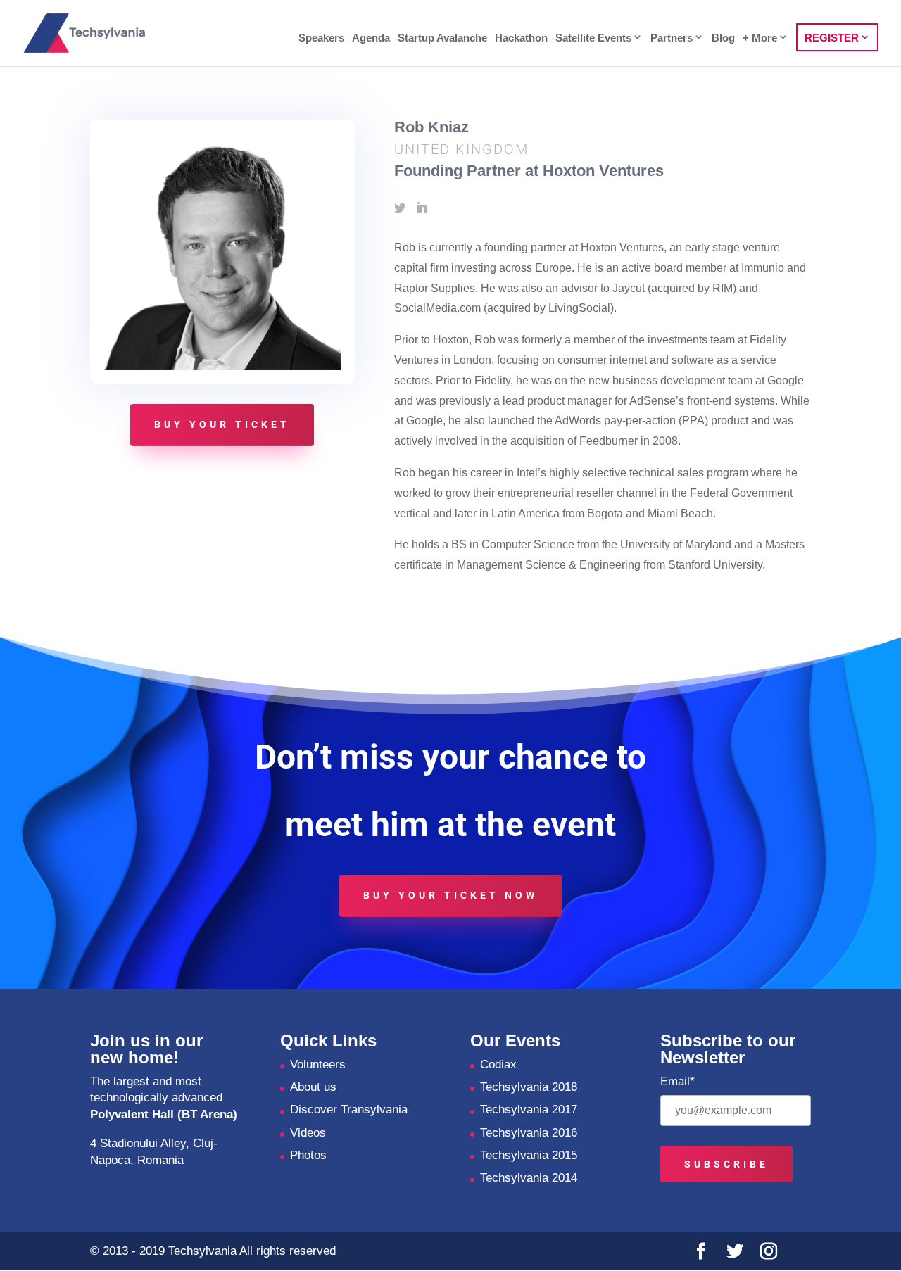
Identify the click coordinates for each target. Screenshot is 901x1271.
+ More (760, 38)
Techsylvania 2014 (528, 1177)
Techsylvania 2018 (528, 1087)
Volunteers (318, 1064)
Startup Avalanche (442, 38)
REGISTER (832, 38)
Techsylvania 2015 (528, 1155)
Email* (677, 1081)
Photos (308, 1155)
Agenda (371, 38)
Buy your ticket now (450, 895)
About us (313, 1087)
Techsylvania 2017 (528, 1109)
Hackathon (521, 38)
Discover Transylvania (349, 1109)
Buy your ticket (222, 424)
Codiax (498, 1064)
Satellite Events (593, 38)
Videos (308, 1132)
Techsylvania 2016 (528, 1132)
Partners (671, 38)
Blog (723, 38)
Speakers (321, 38)
